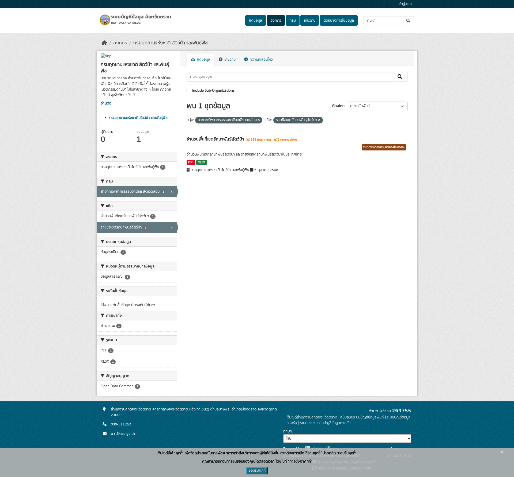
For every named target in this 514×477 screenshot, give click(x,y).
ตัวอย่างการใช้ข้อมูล (339, 20)
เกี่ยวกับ (309, 20)
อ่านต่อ (106, 103)
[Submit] (408, 20)
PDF (190, 162)
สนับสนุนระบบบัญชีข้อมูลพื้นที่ (362, 417)
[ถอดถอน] (259, 120)
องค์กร (275, 20)
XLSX (201, 162)
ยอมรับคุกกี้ (257, 470)
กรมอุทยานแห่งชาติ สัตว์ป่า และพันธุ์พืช (170, 43)
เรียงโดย (338, 106)
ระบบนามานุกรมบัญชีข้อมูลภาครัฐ (325, 423)
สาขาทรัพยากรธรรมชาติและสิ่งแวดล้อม (384, 147)
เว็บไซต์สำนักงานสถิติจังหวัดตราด (311, 417)
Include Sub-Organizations (213, 90)
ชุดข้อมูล (255, 20)
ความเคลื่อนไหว (261, 59)
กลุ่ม (292, 20)
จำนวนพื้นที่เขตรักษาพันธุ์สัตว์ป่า (216, 139)
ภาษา (287, 431)
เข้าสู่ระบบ (405, 4)
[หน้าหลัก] (104, 43)
